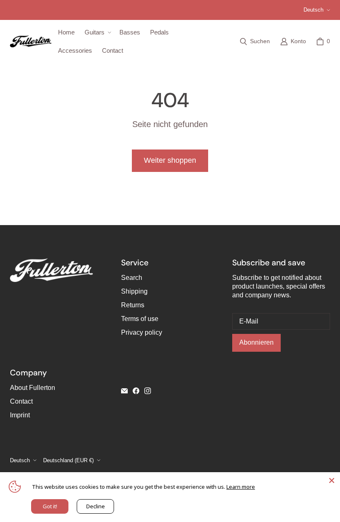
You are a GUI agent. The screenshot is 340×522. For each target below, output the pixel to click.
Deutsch (313, 10)
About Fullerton (32, 387)
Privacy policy (141, 332)
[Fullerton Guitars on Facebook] (136, 391)
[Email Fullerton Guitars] (124, 391)
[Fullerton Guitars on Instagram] (147, 391)
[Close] (332, 480)
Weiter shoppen (170, 160)
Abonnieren (256, 342)
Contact (21, 401)
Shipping (134, 291)
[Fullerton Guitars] (30, 41)
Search (131, 277)
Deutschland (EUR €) (68, 460)
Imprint (20, 415)
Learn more (240, 486)
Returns (132, 305)
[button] (97, 32)
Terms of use (139, 318)
